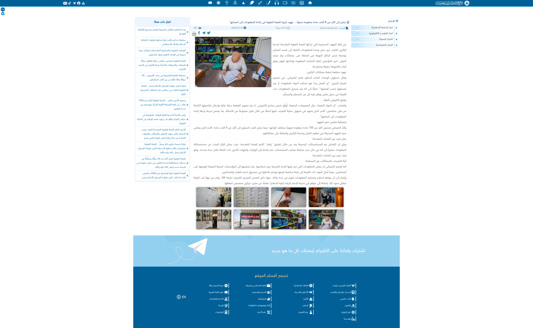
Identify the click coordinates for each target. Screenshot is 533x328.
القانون (348, 305)
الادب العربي (345, 299)
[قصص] (210, 3)
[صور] (293, 3)
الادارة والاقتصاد (216, 299)
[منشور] (235, 3)
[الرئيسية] (310, 3)
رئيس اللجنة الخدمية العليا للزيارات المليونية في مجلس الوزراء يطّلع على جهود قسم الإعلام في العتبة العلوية (161, 119)
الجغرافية (262, 299)
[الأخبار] (302, 3)
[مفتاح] (260, 3)
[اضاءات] (227, 3)
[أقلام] (268, 3)
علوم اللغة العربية (216, 292)
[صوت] (277, 3)
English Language (257, 305)
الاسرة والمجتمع (259, 292)
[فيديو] (285, 3)
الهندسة (347, 319)
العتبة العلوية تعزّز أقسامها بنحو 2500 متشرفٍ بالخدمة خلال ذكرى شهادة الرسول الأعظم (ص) (164, 175)
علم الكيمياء (303, 312)
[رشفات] (252, 3)
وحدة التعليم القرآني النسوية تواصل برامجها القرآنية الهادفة (162, 31)
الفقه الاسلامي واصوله (256, 285)
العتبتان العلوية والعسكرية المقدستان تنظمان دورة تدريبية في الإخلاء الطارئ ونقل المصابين (162, 52)
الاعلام (305, 305)
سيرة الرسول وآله (216, 285)
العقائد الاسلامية (301, 285)
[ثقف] (218, 3)
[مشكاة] (243, 3)
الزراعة (221, 305)
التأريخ (305, 299)
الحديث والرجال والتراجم (340, 292)
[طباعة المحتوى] (194, 33)
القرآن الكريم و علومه (342, 285)
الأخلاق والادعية (301, 292)
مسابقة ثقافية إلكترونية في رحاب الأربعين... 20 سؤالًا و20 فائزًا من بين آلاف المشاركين (164, 77)
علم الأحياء (261, 312)
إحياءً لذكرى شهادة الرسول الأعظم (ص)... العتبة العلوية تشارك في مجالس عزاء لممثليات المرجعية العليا (163, 90)
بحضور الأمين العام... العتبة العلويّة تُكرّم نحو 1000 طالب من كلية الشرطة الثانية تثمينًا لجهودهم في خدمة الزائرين (162, 104)
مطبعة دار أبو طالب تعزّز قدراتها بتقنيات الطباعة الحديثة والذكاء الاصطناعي (163, 42)
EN (2, 9)
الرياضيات (219, 312)
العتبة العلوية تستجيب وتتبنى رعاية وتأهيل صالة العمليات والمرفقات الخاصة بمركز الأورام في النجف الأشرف (162, 65)
